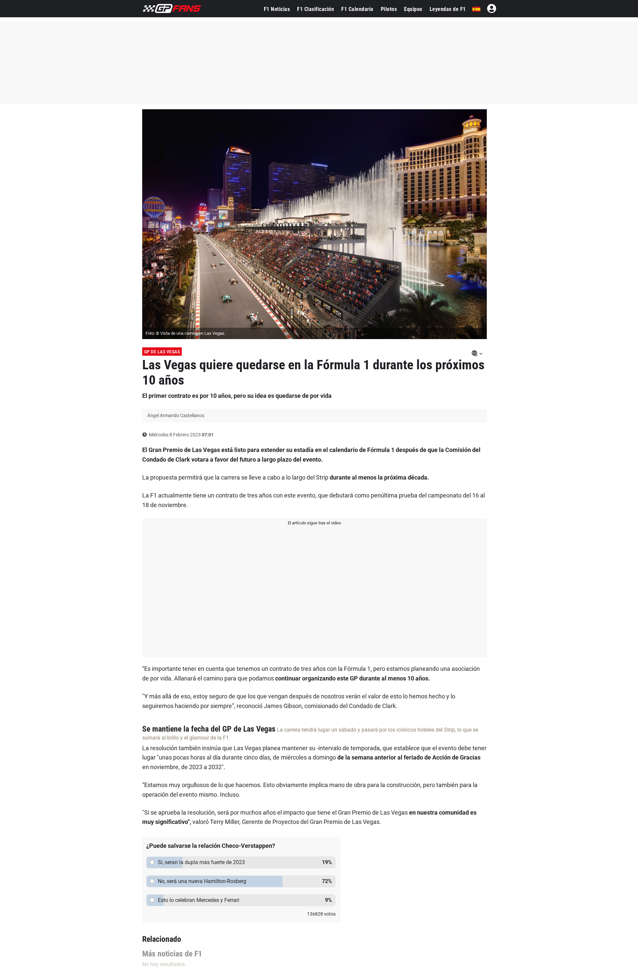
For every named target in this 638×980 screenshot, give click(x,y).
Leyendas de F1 (448, 9)
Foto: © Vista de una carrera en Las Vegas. (185, 333)
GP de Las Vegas (162, 351)
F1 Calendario (357, 9)
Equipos (413, 9)
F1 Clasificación (315, 9)
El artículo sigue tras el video (314, 522)
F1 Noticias (277, 9)
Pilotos (389, 9)
